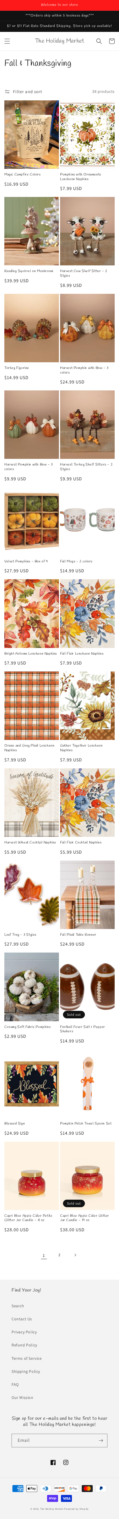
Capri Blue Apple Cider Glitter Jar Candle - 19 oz (84, 1218)
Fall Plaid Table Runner (78, 935)
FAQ (15, 1384)
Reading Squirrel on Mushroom (28, 271)
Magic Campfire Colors (22, 175)
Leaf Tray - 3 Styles (20, 935)
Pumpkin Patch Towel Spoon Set (85, 1124)
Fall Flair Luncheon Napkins (81, 654)
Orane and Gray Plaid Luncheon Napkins (29, 748)
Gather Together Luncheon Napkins (81, 748)
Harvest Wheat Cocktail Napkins (30, 843)
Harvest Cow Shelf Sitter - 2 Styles (83, 273)
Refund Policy (24, 1345)
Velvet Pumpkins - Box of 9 (26, 562)
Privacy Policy (24, 1332)
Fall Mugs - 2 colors (76, 562)
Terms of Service (27, 1358)
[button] (7, 41)
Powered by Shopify (76, 1508)
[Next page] (75, 1255)
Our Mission (23, 1397)
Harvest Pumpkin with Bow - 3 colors (84, 370)
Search (18, 1305)
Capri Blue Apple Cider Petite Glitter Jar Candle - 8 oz (28, 1218)
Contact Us (22, 1318)
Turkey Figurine (16, 368)
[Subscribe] (100, 1440)
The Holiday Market (52, 1508)
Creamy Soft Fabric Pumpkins (27, 1027)
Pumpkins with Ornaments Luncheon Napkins (80, 177)
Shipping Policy (26, 1371)
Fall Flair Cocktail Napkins (80, 843)
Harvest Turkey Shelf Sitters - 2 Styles (86, 467)
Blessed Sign (14, 1124)
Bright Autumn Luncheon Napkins (30, 654)
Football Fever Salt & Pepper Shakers (82, 1029)
